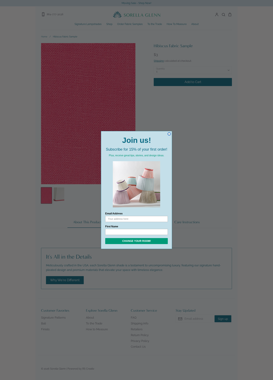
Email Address (114, 213)
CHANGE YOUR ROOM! (136, 241)
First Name (111, 226)
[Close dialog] (169, 133)
